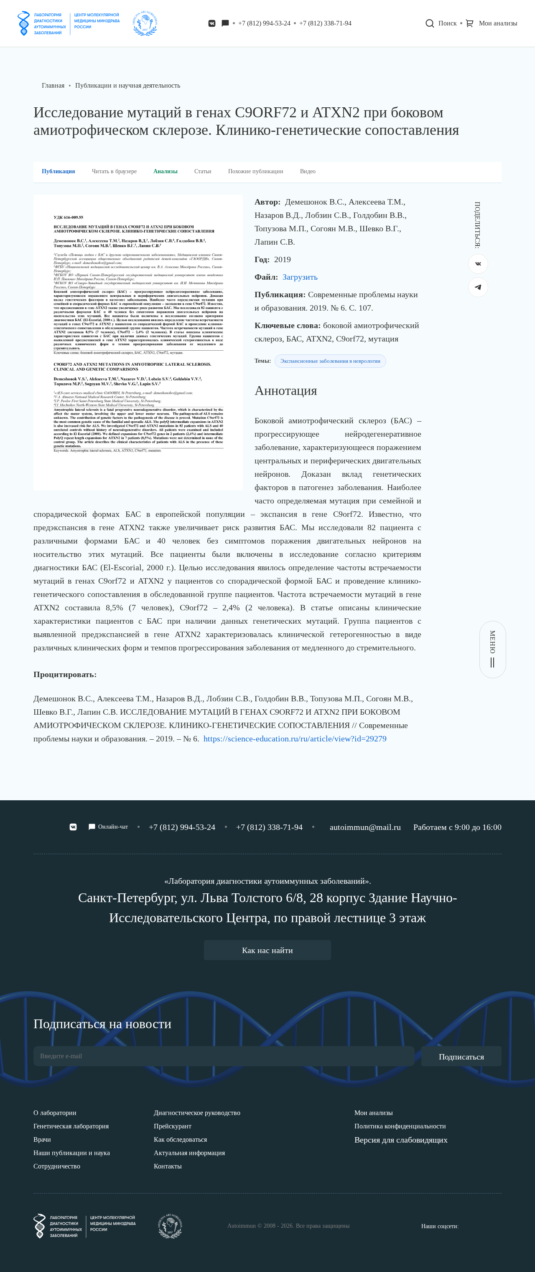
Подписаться (461, 1056)
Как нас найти (267, 950)
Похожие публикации (255, 171)
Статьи (202, 171)
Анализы (165, 171)
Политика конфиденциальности (400, 1126)
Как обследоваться (180, 1139)
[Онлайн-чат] (225, 23)
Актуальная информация (189, 1152)
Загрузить (300, 276)
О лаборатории (54, 1112)
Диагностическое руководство (197, 1112)
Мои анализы (373, 1112)
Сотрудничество (56, 1166)
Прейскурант (172, 1126)
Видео (308, 171)
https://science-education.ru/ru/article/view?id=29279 (295, 738)
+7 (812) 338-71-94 (325, 23)
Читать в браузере (114, 171)
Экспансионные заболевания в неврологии (330, 361)
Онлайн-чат (113, 827)
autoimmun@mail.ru (365, 827)
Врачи (42, 1139)
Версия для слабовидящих (401, 1139)
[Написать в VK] (212, 23)
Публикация (58, 171)
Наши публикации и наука (71, 1152)
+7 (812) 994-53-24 (264, 23)
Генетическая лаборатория (71, 1126)
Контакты (168, 1166)
